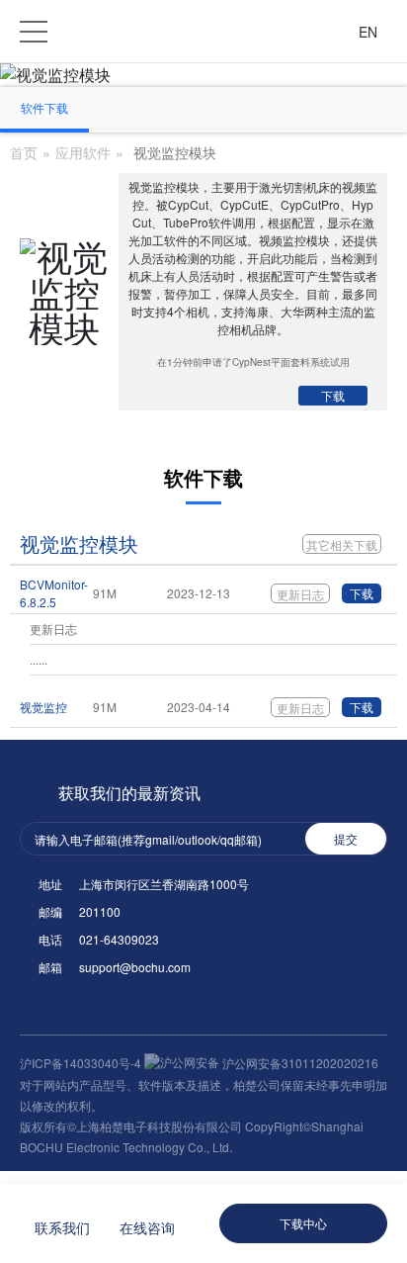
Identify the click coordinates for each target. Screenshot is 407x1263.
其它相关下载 (341, 544)
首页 (24, 152)
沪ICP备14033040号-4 (82, 1062)
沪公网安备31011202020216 (298, 1062)
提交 (346, 838)
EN (368, 32)
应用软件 (83, 152)
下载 (333, 395)
